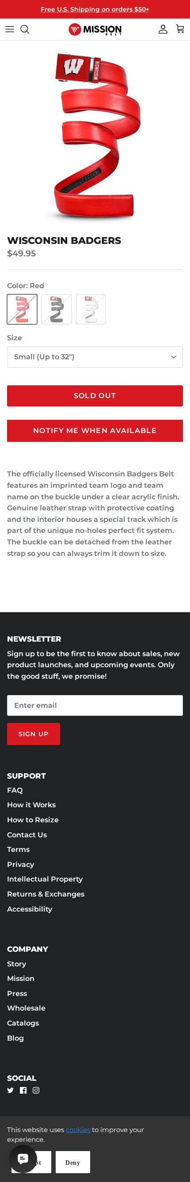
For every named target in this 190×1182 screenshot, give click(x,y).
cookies (78, 1129)
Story (16, 964)
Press (17, 993)
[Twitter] (10, 1090)
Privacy (20, 864)
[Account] (161, 29)
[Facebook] (23, 1090)
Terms (18, 849)
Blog (15, 1038)
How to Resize (33, 820)
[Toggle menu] (9, 29)
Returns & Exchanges (45, 894)
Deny (72, 1162)
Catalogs (23, 1023)
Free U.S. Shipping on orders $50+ (95, 9)
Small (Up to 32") (44, 357)
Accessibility (29, 909)
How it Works (31, 805)
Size (14, 338)
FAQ (15, 790)
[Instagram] (36, 1090)
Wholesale (26, 1008)
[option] (95, 136)
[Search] (29, 29)
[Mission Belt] (95, 29)
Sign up (34, 734)
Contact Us (27, 835)
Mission (20, 978)
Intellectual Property (45, 879)
